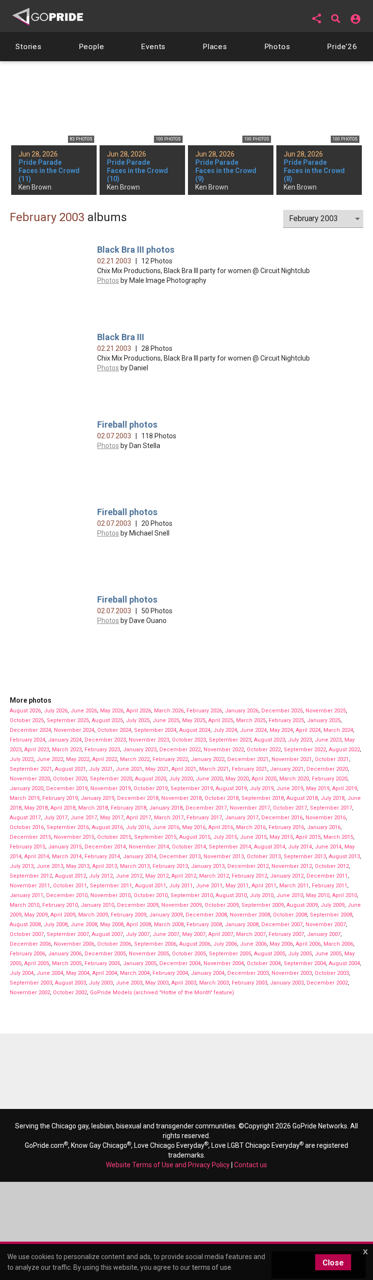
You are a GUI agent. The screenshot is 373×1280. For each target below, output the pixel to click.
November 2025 (325, 711)
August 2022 (344, 749)
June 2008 (83, 924)
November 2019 (110, 788)
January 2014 (139, 856)
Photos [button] (277, 46)
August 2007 (107, 934)
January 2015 (65, 847)
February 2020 (329, 779)
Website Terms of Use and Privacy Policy (168, 1165)
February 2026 (204, 711)
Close (333, 1262)
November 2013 (223, 856)
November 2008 (250, 915)
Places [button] (215, 46)
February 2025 (286, 720)
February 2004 (170, 973)
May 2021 (157, 769)
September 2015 (155, 837)
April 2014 (36, 856)
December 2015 (30, 837)
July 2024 (225, 730)
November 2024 (74, 730)
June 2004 (49, 973)
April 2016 (220, 827)
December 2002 (327, 983)
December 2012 (248, 866)
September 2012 (31, 876)
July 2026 (56, 711)
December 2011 (327, 876)
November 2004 (223, 963)
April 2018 (63, 808)
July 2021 (101, 769)
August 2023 (269, 740)
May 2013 (77, 866)
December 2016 (282, 817)
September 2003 (31, 983)
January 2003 (287, 983)
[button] (316, 18)
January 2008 (241, 924)
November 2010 (110, 895)
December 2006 (30, 944)
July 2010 (261, 895)
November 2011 (30, 885)
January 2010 (97, 905)
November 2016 (325, 817)
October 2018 (221, 798)
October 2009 (221, 905)
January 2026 (241, 711)
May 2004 (77, 973)
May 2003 (157, 983)
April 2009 (63, 915)
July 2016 (138, 827)
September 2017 (331, 808)
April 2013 (104, 866)
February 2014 (102, 856)
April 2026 (138, 711)
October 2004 (264, 963)
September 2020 (111, 779)
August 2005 (269, 954)
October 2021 (332, 759)
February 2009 (128, 915)
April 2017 (138, 817)
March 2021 (214, 769)
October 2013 (264, 856)
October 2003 (332, 973)
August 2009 (302, 905)
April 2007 (220, 934)
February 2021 (249, 769)
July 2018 (332, 798)
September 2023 (230, 740)
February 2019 (60, 798)
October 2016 (27, 827)
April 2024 (308, 730)
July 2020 (181, 779)
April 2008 (138, 924)
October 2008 (290, 915)
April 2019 (344, 788)
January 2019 (97, 798)
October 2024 (114, 730)
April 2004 (104, 973)
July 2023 (300, 740)
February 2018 (128, 808)
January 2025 (323, 720)
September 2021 (31, 769)
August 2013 (344, 856)
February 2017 (204, 817)
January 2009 (166, 915)
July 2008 (56, 924)
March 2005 (67, 963)
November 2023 (149, 740)
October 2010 (151, 895)
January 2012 (287, 876)
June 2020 (209, 779)
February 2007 (286, 934)
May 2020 (237, 779)
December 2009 (137, 905)
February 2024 (27, 740)
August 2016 (107, 827)
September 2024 (155, 730)
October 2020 (70, 779)
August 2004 (344, 963)
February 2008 (204, 924)
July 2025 (138, 720)
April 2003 (183, 983)
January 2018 (166, 808)
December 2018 (137, 798)
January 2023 (139, 749)
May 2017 (111, 817)
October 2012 (332, 866)
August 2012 (70, 876)
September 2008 (331, 915)
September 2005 (230, 954)
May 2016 (193, 827)
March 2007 (251, 934)
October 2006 (114, 944)
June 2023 (328, 740)
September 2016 (68, 827)
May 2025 (193, 720)
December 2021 (248, 759)
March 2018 (93, 808)
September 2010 (191, 895)
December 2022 (180, 749)
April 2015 (308, 837)
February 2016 (286, 827)
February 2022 (170, 759)
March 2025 (251, 720)
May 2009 (36, 915)
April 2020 (264, 779)
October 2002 (70, 992)
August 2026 (25, 711)
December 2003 (248, 973)
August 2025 (107, 720)
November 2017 (250, 808)
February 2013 (170, 866)
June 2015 (253, 837)
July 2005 (300, 954)
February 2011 (329, 885)
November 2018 (181, 798)
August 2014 (269, 847)
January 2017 (241, 817)
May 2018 (36, 808)
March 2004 (135, 973)
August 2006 (194, 944)
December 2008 (206, 915)
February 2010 (60, 905)
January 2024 (65, 740)
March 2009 (93, 915)
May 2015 (281, 837)
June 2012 (129, 876)
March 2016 (251, 827)
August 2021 (70, 769)
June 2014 (328, 847)
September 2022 (305, 749)
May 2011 (237, 885)
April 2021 (183, 769)
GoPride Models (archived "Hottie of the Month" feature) (162, 992)
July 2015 (225, 837)
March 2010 (24, 905)
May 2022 (77, 759)
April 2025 (220, 720)
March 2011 (294, 885)
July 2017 (56, 817)
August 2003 (70, 983)
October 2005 (189, 954)
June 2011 (209, 885)
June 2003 (129, 983)
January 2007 (323, 934)
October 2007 (27, 934)
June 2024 (253, 730)
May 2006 (281, 944)
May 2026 (111, 711)
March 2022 (135, 759)
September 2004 (305, 963)
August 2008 (25, 924)
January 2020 (26, 788)
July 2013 (22, 866)
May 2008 (111, 924)
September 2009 (262, 905)
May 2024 (281, 730)
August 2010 (231, 895)
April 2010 (344, 895)
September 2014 (230, 847)
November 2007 (325, 924)
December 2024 (30, 730)
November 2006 (74, 944)
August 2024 (194, 730)
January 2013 (207, 866)
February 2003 (249, 983)
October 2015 (114, 837)
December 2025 (282, 711)
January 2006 (65, 954)
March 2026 (169, 711)
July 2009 (332, 905)
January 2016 (323, 827)
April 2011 (264, 885)
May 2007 (193, 934)
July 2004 (22, 973)
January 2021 (287, 769)
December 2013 (180, 856)
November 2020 (30, 779)
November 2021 (291, 759)
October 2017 (290, 808)
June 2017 (83, 817)
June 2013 (49, 866)
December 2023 (105, 740)
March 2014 (67, 856)
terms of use (211, 1267)
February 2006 (27, 954)
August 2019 (231, 788)
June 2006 (253, 944)
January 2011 (26, 895)
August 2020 (150, 779)
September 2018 (262, 798)
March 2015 (338, 837)
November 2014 (149, 847)
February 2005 (102, 963)
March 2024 (338, 730)
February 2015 (27, 847)
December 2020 (327, 769)
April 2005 (36, 963)
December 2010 (66, 895)
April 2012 (183, 876)
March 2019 (24, 798)
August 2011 (150, 885)
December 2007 (282, 924)
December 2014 (105, 847)
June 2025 (166, 720)
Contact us (250, 1165)
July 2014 (300, 847)
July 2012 (101, 876)
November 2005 (149, 954)
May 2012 (157, 876)
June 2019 (289, 788)
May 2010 (317, 895)
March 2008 (169, 924)
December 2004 (180, 963)
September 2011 (111, 885)
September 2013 (305, 856)
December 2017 (206, 808)
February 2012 (249, 876)
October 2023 (189, 740)
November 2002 (30, 992)
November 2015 (74, 837)
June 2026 (83, 711)
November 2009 (181, 905)
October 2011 (70, 885)
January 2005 (139, 963)
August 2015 (194, 837)
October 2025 (27, 720)
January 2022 (207, 759)
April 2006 (308, 944)
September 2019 (191, 788)
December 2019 (66, 788)
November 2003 (291, 973)
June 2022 (49, 759)
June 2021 (129, 769)
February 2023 (102, 749)
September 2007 (68, 934)
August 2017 (25, 817)
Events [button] (153, 46)
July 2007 (138, 934)
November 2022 (223, 749)
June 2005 (328, 954)
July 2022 (22, 759)
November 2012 (291, 866)
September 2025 (68, 720)
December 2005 (105, 954)
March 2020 (294, 779)
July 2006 (225, 944)
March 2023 (67, 749)
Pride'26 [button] (342, 46)
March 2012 (214, 876)
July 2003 (101, 983)
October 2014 (189, 847)
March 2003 (214, 983)
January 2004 (207, 973)
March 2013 (135, 866)
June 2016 (166, 827)
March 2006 (338, 944)
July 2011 (181, 885)
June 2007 (166, 934)
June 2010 (289, 895)
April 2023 (36, 749)
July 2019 (261, 788)
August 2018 (302, 798)
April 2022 (104, 759)
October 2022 (264, 749)
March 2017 (169, 817)
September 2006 (155, 944)
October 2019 (151, 788)
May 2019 (317, 788)
